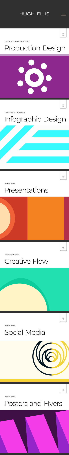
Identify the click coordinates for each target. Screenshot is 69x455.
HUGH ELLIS (34, 13)
